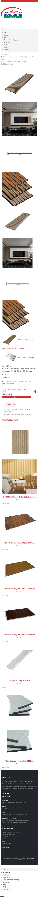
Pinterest (23, 397)
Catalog (6, 875)
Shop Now (6, 873)
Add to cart (7, 394)
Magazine (6, 877)
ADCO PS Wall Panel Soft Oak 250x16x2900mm (19, 497)
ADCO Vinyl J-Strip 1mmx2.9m (19, 681)
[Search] (36, 870)
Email (29, 397)
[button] (1, 866)
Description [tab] (11, 404)
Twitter (11, 397)
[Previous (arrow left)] (1, 896)
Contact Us (7, 49)
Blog (4, 885)
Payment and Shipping (11, 40)
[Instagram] (3, 851)
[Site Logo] (12, 13)
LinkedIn (17, 397)
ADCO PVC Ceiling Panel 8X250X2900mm (19, 543)
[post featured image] (20, 522)
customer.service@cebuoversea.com (14, 814)
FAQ (4, 887)
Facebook (5, 397)
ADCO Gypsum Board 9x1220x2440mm (19, 761)
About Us (7, 42)
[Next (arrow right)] (3, 896)
